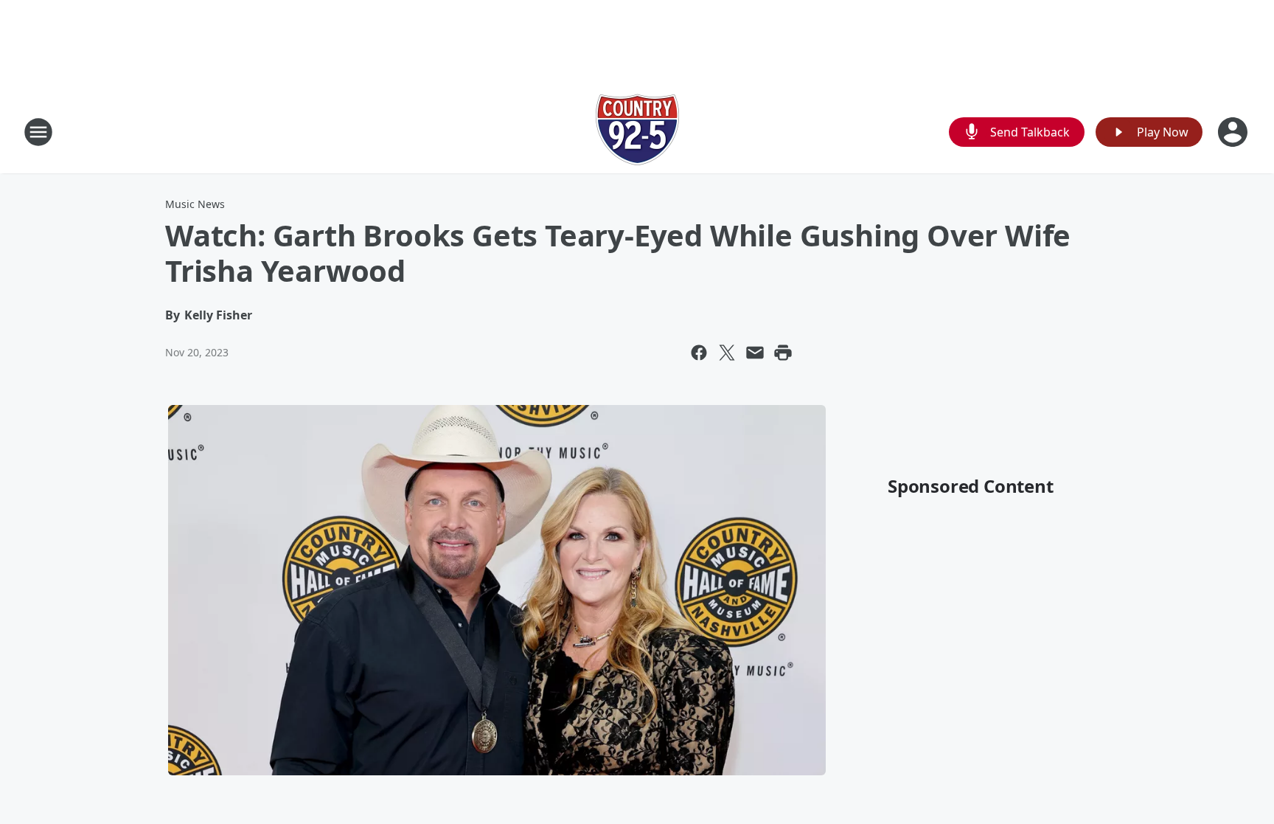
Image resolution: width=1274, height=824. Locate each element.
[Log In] (1234, 132)
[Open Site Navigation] (38, 132)
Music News (195, 204)
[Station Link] (637, 131)
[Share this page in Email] (755, 352)
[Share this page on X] (727, 352)
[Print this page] (783, 352)
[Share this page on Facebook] (699, 352)
